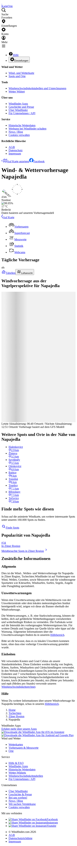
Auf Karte (8, 217)
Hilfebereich (57, 634)
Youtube (51, 825)
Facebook (39, 161)
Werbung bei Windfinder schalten (27, 128)
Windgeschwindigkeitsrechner (18, 686)
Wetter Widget (17, 91)
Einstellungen (21, 60)
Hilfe (16, 54)
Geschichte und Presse (21, 106)
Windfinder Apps (18, 103)
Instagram (52, 822)
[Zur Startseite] (1, 2)
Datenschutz (16, 150)
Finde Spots (12, 527)
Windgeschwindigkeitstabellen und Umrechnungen (37, 88)
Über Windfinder (18, 110)
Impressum (15, 153)
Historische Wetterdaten (22, 125)
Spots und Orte (17, 76)
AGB (12, 147)
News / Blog (16, 131)
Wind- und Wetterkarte (21, 72)
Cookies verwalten (19, 135)
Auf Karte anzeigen (18, 161)
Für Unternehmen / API (22, 113)
